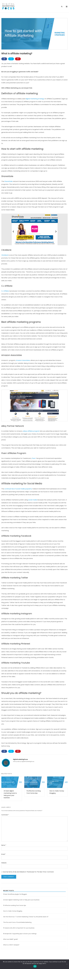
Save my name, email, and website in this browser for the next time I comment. (28, 872)
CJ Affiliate (5, 291)
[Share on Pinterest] (18, 58)
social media (32, 500)
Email (3, 854)
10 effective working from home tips (14, 905)
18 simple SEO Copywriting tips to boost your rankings (19, 934)
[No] (67, 964)
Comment (5, 815)
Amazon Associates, (23, 360)
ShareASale (8, 181)
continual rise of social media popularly (18, 489)
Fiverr (34, 458)
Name (3, 845)
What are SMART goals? (10, 939)
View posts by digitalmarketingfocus (23, 761)
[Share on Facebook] (4, 58)
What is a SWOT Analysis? (11, 945)
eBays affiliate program (31, 431)
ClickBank (4, 255)
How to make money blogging (12, 911)
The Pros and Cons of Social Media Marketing (17, 922)
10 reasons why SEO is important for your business (18, 928)
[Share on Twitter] (11, 58)
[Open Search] (62, 6)
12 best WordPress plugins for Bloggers (15, 894)
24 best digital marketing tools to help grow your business (21, 900)
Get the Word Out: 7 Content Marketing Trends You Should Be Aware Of (25, 917)
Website (3, 863)
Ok (35, 966)
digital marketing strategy (35, 99)
